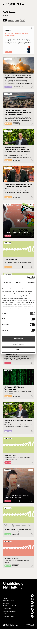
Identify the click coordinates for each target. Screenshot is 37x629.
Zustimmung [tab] (7, 282)
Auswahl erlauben (18, 344)
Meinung (10, 20)
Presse (5, 614)
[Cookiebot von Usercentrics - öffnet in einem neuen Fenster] (27, 277)
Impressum (6, 603)
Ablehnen (18, 350)
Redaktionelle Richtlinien (10, 606)
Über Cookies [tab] (30, 282)
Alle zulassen (18, 338)
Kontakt (5, 598)
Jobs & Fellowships (8, 601)
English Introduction (9, 611)
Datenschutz (7, 608)
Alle (5, 20)
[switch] (32, 319)
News (17, 20)
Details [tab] (18, 282)
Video (22, 20)
